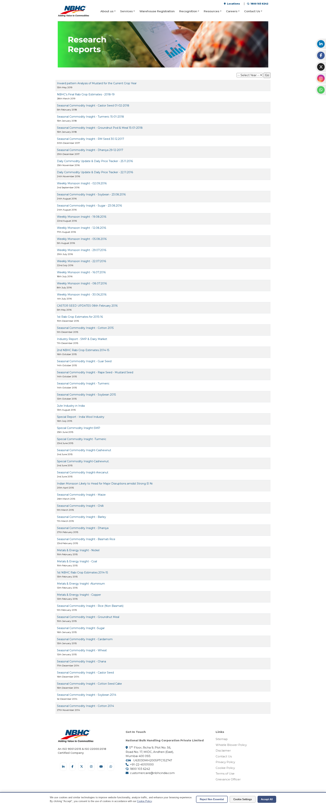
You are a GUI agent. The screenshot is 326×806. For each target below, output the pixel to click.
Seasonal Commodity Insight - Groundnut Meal (88, 617)
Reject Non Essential (212, 799)
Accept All (267, 799)
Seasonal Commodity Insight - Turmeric (83, 383)
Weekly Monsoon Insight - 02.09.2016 (82, 183)
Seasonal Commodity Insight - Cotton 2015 (85, 328)
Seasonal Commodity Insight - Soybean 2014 (86, 695)
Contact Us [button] (252, 11)
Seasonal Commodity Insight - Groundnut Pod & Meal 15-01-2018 (100, 127)
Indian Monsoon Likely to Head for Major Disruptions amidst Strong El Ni (105, 483)
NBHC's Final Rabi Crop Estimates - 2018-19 (86, 94)
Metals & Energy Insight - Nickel (78, 550)
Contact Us (224, 756)
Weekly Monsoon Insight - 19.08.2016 (81, 216)
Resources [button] (211, 11)
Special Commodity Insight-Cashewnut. (83, 461)
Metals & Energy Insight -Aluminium (81, 583)
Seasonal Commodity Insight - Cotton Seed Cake (89, 683)
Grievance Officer (228, 779)
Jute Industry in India (71, 405)
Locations (233, 3)
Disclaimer (223, 750)
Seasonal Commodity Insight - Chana (81, 661)
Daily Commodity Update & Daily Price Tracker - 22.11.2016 (95, 172)
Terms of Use (225, 773)
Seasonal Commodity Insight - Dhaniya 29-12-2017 (90, 150)
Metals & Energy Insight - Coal (77, 561)
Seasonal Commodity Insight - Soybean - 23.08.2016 (91, 194)
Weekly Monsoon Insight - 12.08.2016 (81, 228)
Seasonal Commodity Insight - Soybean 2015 (86, 394)
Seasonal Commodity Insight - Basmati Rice (86, 539)
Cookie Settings (242, 799)
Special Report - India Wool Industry (80, 417)
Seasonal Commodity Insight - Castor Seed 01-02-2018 (93, 105)
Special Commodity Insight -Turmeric (81, 439)
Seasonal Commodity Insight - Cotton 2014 (85, 706)
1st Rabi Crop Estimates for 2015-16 (80, 316)
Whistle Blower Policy (231, 745)
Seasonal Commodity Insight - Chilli (80, 505)
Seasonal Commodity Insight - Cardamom (85, 639)
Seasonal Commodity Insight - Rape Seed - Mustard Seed (95, 372)
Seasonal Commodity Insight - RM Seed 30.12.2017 (90, 139)
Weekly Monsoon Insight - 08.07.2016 (82, 283)
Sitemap (222, 739)
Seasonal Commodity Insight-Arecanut (82, 472)
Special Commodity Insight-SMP (78, 428)
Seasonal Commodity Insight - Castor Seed (85, 672)
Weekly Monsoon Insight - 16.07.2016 (81, 272)
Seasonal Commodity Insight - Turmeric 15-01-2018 (90, 116)
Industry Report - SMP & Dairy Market (82, 339)
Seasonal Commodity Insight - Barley (81, 517)
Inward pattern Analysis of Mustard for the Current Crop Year (97, 83)
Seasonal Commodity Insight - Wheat (82, 650)
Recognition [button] (188, 11)
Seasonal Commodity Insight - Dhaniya (82, 528)
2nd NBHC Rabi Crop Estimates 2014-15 (83, 350)
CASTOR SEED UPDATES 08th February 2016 (87, 305)
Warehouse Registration (157, 11)
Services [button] (126, 11)
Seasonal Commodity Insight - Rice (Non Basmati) (90, 606)
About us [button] (106, 11)
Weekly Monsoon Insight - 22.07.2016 (81, 261)
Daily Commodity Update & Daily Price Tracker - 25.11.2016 (95, 161)
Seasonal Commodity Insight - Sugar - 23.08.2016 (89, 205)
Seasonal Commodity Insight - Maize (81, 494)
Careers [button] (231, 11)
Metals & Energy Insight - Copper (79, 594)
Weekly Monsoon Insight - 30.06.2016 (81, 294)
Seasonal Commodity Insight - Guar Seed (84, 361)
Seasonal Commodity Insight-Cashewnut (84, 450)
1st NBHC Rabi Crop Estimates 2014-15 (82, 572)
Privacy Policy (225, 762)
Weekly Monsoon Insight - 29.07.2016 (81, 250)
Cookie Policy (225, 768)
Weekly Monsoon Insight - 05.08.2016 (82, 239)
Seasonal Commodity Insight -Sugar (81, 628)
